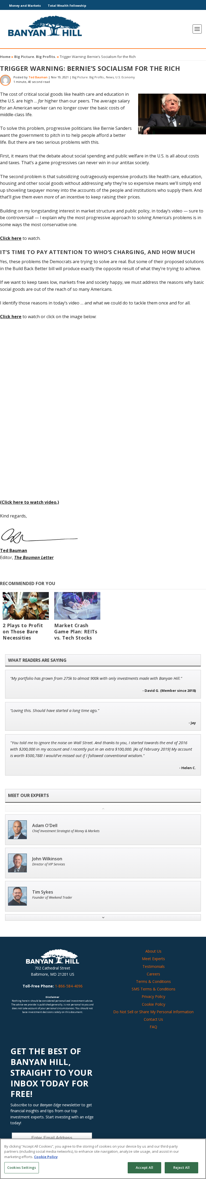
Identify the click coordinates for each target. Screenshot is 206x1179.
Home (5, 56)
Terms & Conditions (153, 981)
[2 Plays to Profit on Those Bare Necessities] (26, 606)
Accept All (144, 1167)
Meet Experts (153, 958)
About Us (153, 951)
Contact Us (153, 1019)
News (110, 77)
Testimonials (153, 966)
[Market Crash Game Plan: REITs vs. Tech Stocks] (77, 606)
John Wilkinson (47, 859)
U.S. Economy (125, 77)
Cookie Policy (153, 1004)
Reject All (181, 1167)
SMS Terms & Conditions (153, 988)
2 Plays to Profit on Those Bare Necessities (23, 631)
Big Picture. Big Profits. (35, 56)
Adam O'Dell (44, 825)
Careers (153, 973)
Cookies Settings (21, 1167)
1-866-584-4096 (69, 986)
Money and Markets (25, 5)
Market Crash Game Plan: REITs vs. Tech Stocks (75, 631)
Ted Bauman (37, 77)
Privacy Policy (153, 996)
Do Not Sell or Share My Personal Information (153, 1011)
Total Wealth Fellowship (67, 5)
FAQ (153, 1026)
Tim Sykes (42, 892)
